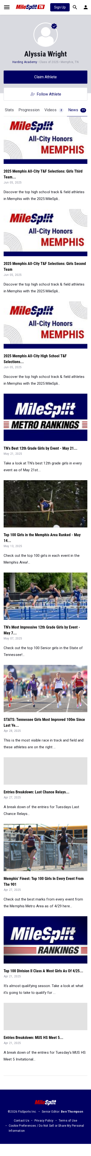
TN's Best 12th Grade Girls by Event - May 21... (40, 448)
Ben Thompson (72, 1111)
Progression (29, 110)
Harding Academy (24, 62)
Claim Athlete (45, 77)
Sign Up (60, 7)
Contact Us (21, 1120)
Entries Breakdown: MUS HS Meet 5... (33, 1037)
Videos (53, 110)
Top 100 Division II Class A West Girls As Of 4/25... (43, 971)
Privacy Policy (44, 1120)
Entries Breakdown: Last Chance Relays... (36, 792)
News (76, 110)
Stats (9, 110)
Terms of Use (68, 1120)
